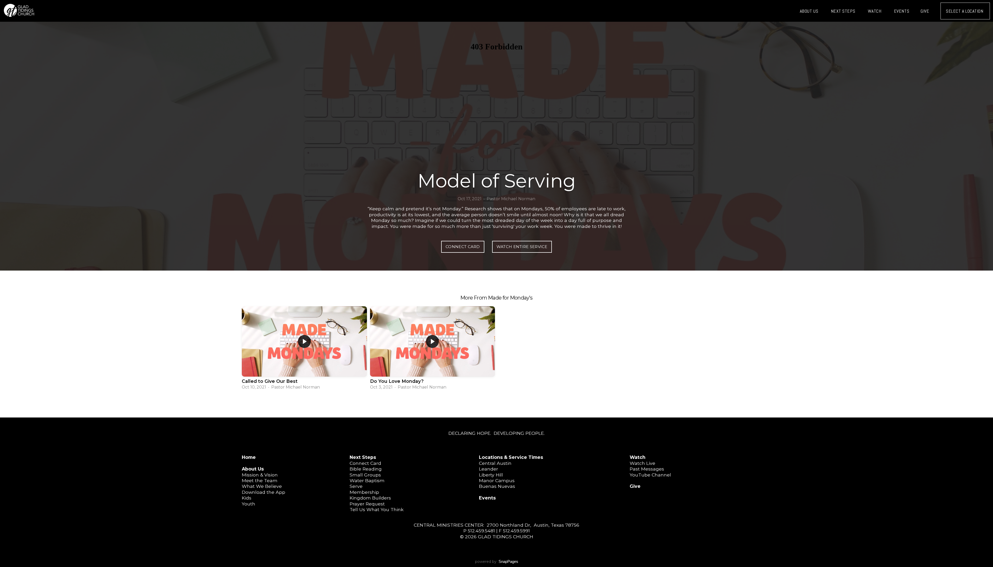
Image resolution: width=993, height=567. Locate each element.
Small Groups (365, 475)
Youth (248, 503)
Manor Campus (497, 480)
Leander (488, 469)
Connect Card (463, 246)
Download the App (263, 492)
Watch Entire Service (521, 246)
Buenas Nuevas (497, 486)
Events (901, 11)
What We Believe (262, 486)
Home (249, 457)
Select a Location (965, 11)
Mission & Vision (260, 475)
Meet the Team (259, 480)
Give (925, 11)
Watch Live (642, 463)
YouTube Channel (650, 475)
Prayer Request (367, 503)
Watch (875, 11)
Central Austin (495, 463)
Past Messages (647, 469)
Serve (356, 486)
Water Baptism (367, 480)
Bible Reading (366, 469)
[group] (304, 348)
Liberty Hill (491, 475)
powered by (496, 561)
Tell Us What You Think (377, 509)
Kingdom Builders (370, 498)
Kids (246, 498)
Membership (364, 492)
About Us (809, 11)
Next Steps (843, 11)
